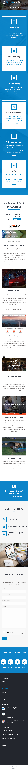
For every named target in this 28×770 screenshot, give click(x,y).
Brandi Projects (14, 291)
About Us (4, 685)
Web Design (17, 219)
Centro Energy (14, 336)
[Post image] (3, 708)
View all (8, 214)
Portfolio (4, 692)
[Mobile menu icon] (25, 2)
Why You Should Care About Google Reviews (15, 714)
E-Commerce (7, 216)
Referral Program (6, 696)
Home (3, 681)
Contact (4, 699)
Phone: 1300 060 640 (14, 496)
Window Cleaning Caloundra (13, 708)
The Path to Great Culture (14, 417)
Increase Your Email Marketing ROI (15, 720)
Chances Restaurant (14, 377)
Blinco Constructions (13, 458)
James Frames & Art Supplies (14, 246)
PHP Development (19, 216)
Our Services (5, 688)
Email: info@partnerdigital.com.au (10, 734)
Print (9, 219)
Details (14, 233)
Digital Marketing (17, 214)
